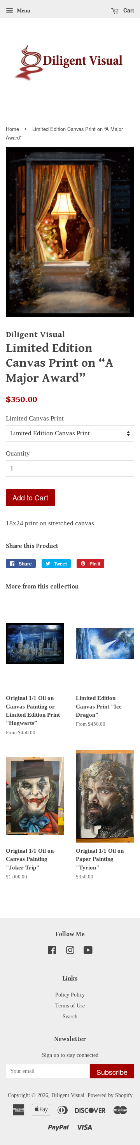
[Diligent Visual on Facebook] (51, 952)
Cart (128, 10)
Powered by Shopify (110, 1095)
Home (12, 129)
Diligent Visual (67, 1095)
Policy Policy (70, 994)
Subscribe (112, 1072)
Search (70, 1016)
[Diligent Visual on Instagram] (70, 952)
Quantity (18, 453)
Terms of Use (70, 1005)
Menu (22, 11)
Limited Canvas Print (35, 418)
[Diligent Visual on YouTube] (88, 952)
